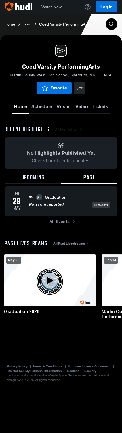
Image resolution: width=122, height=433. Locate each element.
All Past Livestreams (69, 243)
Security (90, 371)
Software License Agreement (89, 366)
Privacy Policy (17, 366)
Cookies (73, 371)
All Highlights (66, 129)
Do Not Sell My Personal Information (35, 371)
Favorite (59, 88)
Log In (106, 7)
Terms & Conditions (47, 366)
